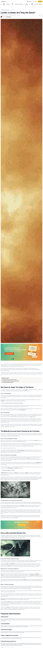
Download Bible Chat (21, 524)
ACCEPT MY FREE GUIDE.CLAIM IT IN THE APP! (9, 353)
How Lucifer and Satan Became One (7, 382)
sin (13, 609)
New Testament (21, 450)
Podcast (17, 4)
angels (27, 472)
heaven (16, 472)
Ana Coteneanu (8, 16)
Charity (37, 4)
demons (25, 579)
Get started (40, 1)
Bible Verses (32, 4)
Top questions (26, 4)
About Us (13, 4)
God (31, 416)
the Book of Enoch (10, 468)
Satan (26, 389)
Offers (41, 4)
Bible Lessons (3, 4)
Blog (8, 4)
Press (22, 4)
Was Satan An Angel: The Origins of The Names (9, 379)
